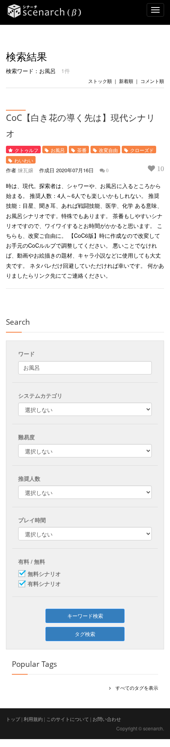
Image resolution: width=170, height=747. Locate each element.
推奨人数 (29, 478)
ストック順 (100, 80)
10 (159, 168)
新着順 (126, 80)
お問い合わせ (107, 718)
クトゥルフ (26, 150)
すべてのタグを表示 (134, 687)
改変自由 (108, 150)
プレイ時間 (32, 520)
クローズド (142, 150)
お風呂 (58, 150)
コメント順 (152, 80)
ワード (26, 354)
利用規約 (33, 718)
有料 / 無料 (31, 561)
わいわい (23, 160)
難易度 (26, 437)
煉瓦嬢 (25, 170)
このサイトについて (67, 718)
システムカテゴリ (40, 395)
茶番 (82, 150)
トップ (13, 718)
